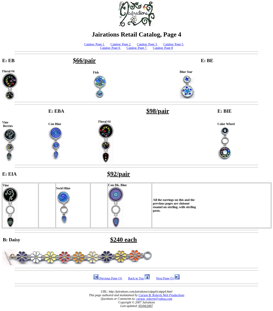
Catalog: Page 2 (121, 44)
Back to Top (136, 278)
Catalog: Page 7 (137, 48)
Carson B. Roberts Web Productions (161, 295)
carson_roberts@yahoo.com (154, 298)
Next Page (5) (165, 278)
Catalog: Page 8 (163, 48)
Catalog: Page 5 (173, 44)
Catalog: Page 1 (94, 44)
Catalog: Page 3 (147, 44)
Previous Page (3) (111, 278)
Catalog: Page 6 (110, 48)
